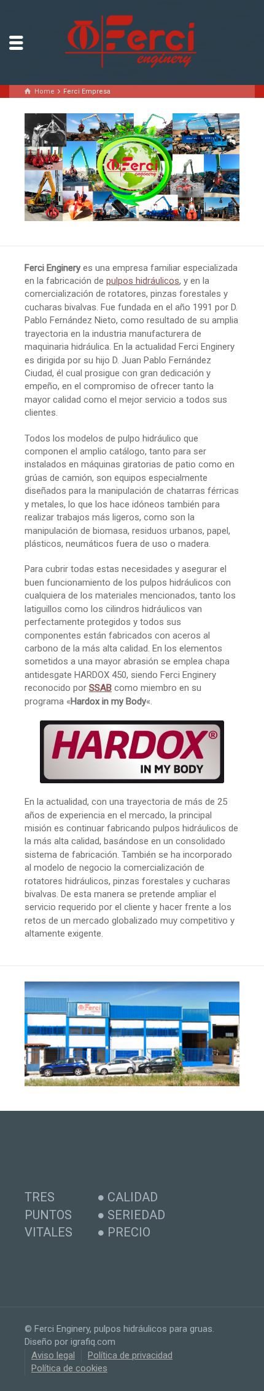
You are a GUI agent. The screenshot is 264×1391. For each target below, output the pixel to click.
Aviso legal (53, 1355)
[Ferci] (132, 41)
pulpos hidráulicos (142, 280)
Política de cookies (69, 1368)
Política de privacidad (130, 1355)
